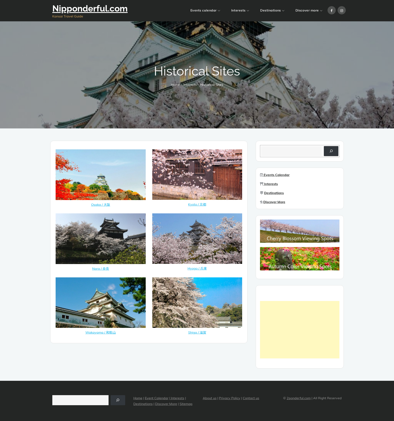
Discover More (274, 202)
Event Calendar (156, 398)
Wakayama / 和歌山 (100, 332)
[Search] (331, 151)
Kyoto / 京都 (197, 204)
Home (137, 398)
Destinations (270, 10)
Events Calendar (276, 175)
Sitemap (186, 404)
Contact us (251, 398)
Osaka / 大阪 (100, 204)
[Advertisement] (299, 329)
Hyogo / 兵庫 (197, 268)
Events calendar (203, 10)
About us (209, 398)
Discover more (307, 10)
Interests (238, 10)
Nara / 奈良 (100, 269)
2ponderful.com (299, 398)
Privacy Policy (229, 398)
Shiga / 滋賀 (197, 332)
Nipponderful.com (90, 8)
